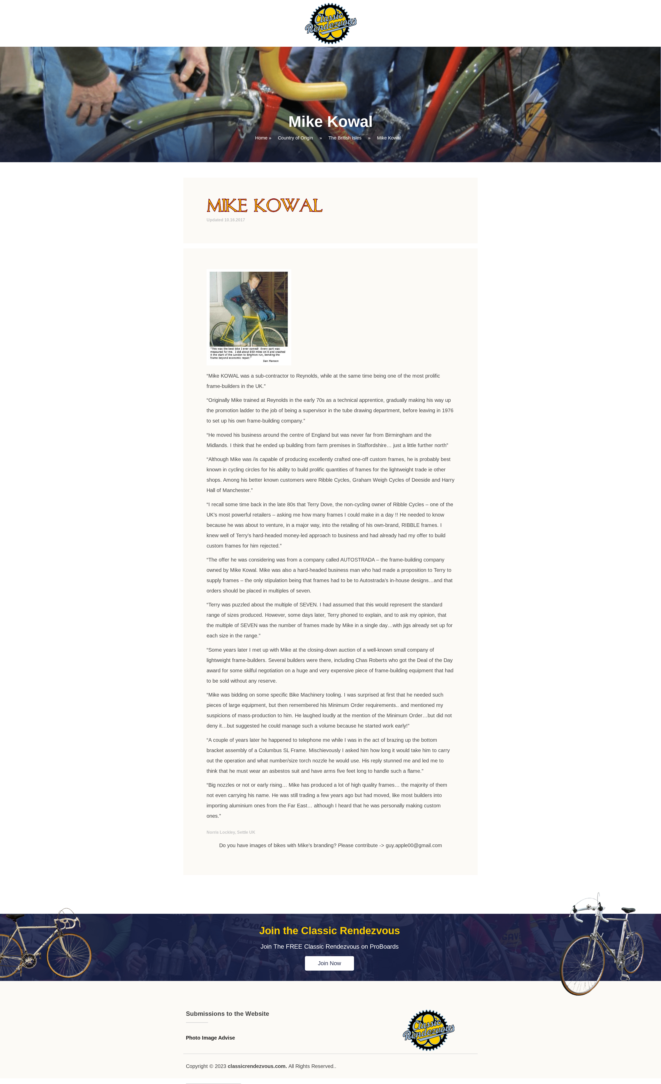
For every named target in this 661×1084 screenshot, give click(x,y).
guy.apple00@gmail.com (414, 845)
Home (261, 138)
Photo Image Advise (210, 1038)
